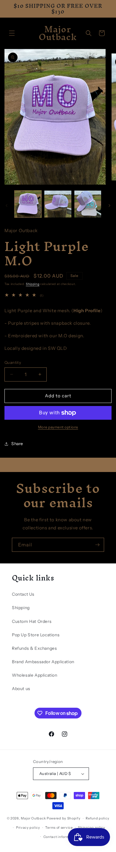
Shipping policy (91, 827)
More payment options (58, 427)
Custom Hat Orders (31, 621)
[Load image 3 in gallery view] (87, 204)
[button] (11, 33)
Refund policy (97, 818)
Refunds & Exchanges (34, 648)
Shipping (33, 284)
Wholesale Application (34, 675)
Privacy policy (28, 827)
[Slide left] (6, 205)
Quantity (12, 362)
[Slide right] (109, 205)
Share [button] (17, 443)
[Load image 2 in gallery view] (57, 204)
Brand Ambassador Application (43, 661)
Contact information (60, 837)
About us (21, 688)
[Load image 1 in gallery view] (28, 204)
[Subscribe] (97, 545)
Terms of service (59, 827)
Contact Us (23, 594)
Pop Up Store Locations (35, 635)
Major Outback (33, 818)
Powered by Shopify (64, 818)
